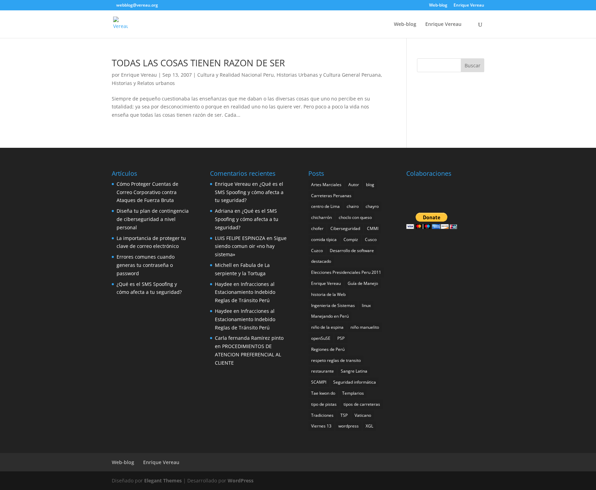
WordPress (241, 480)
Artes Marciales (326, 185)
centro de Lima (325, 206)
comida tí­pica (324, 239)
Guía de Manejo (363, 283)
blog (370, 185)
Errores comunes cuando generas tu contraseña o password (146, 265)
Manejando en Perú (330, 316)
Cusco (371, 239)
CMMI (372, 228)
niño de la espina (327, 327)
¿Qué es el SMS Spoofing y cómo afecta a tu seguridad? (249, 192)
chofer (317, 228)
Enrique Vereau (469, 5)
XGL (369, 426)
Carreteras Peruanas (331, 196)
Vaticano (363, 415)
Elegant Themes (163, 480)
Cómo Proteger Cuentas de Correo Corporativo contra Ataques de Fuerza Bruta (147, 192)
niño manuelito (364, 327)
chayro (372, 206)
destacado (321, 261)
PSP (341, 338)
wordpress (348, 426)
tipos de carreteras (362, 404)
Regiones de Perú (328, 349)
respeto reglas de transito (336, 360)
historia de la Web (328, 294)
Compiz (351, 239)
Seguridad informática (354, 382)
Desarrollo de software (352, 250)
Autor (353, 185)
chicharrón (321, 217)
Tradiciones (322, 415)
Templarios (353, 393)
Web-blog (438, 5)
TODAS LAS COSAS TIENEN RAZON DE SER (198, 63)
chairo (353, 206)
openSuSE (320, 338)
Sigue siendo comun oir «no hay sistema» (251, 246)
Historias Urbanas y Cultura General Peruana (329, 74)
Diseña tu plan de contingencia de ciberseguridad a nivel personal (153, 219)
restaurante (322, 371)
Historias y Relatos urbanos (143, 83)
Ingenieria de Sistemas (333, 305)
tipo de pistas (324, 404)
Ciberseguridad (345, 228)
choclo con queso (355, 217)
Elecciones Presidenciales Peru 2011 (346, 272)
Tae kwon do (323, 393)
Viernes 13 (321, 426)
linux (366, 305)
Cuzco (317, 250)
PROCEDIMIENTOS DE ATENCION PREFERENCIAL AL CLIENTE (248, 354)
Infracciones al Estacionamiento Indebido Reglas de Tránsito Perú (245, 292)
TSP (344, 415)
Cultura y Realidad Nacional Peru (235, 74)
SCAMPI (318, 382)
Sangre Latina (354, 371)
